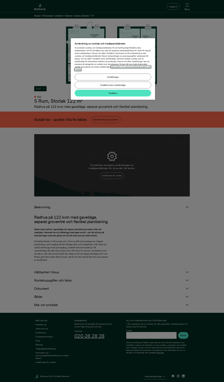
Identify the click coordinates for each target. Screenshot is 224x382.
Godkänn (113, 93)
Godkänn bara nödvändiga (113, 85)
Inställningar (113, 77)
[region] (113, 69)
